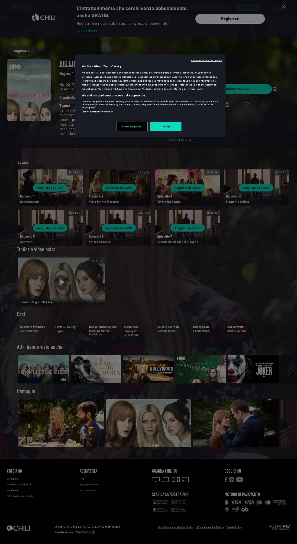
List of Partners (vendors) (97, 111)
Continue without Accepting (206, 60)
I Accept (166, 126)
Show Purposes (132, 126)
